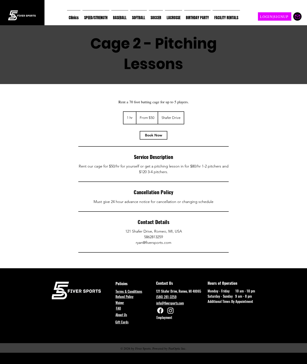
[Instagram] (170, 310)
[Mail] (297, 16)
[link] (153, 135)
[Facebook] (160, 310)
